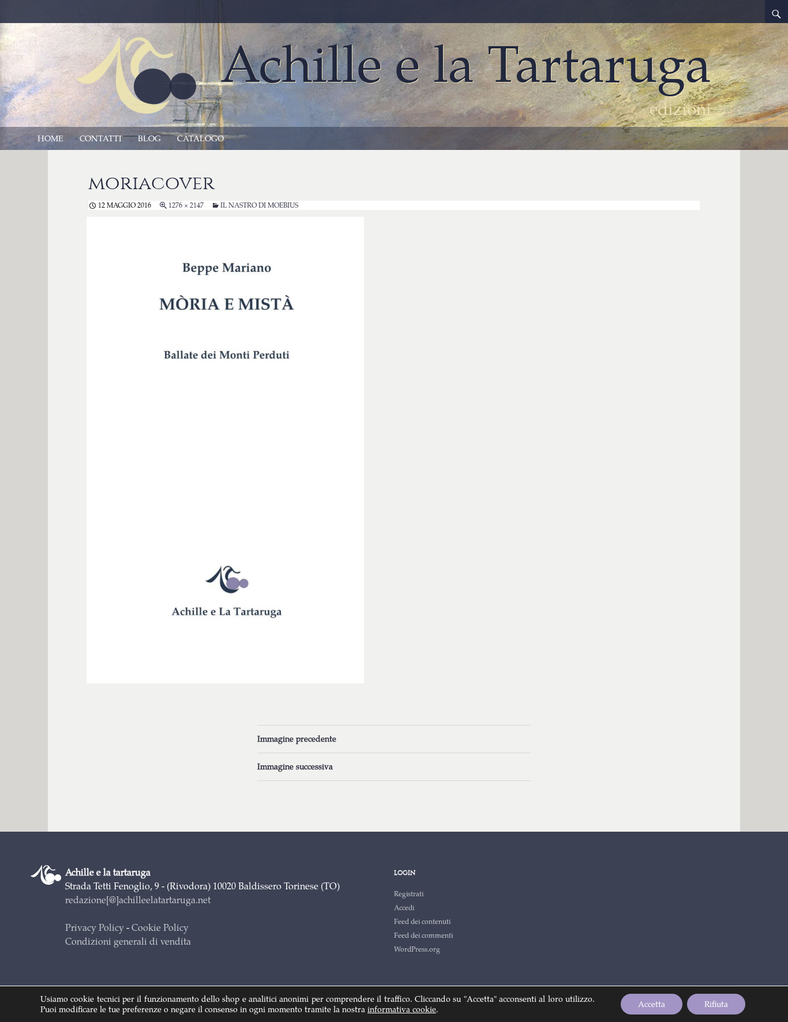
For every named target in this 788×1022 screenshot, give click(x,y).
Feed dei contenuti (422, 921)
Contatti (101, 138)
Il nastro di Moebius (259, 205)
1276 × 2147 (186, 205)
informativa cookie (401, 1009)
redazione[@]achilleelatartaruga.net (138, 899)
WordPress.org (417, 949)
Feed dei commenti (423, 935)
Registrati (408, 894)
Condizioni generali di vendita (128, 941)
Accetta (651, 1003)
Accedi (404, 907)
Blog (149, 138)
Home (50, 138)
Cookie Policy (160, 927)
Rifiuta (716, 1003)
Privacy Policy (94, 927)
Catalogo (200, 138)
